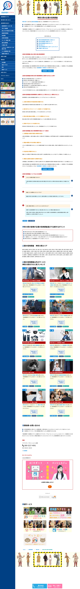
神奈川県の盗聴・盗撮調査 (28, 342)
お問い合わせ (3, 72)
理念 (3, 67)
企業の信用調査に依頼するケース (45, 41)
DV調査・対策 (34, 375)
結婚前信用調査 (62, 375)
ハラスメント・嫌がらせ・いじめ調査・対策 (57, 294)
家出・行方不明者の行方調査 (38, 283)
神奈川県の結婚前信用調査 (56, 372)
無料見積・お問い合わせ (6, 20)
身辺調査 (35, 315)
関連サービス (4, 69)
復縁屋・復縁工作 (62, 404)
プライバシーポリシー (5, 75)
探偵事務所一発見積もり (42, 67)
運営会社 (3, 59)
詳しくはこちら (31, 296)
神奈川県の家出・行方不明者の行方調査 (31, 280)
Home (24, 549)
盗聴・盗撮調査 (36, 345)
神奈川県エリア (41, 45)
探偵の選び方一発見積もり (34, 290)
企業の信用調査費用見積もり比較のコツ (46, 40)
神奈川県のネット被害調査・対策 (57, 342)
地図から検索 (3, 56)
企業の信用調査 (35, 21)
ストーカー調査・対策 (37, 404)
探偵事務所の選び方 (5, 23)
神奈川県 (24, 21)
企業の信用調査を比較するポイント (45, 43)
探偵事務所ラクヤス (5, 16)
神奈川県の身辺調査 (27, 313)
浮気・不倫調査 (64, 315)
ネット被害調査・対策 (64, 345)
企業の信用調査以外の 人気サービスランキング (48, 46)
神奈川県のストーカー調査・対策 (29, 402)
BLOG (2, 78)
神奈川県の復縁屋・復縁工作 (56, 402)
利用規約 (25, 450)
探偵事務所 (31, 549)
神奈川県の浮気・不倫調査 (55, 313)
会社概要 (4, 62)
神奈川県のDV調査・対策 (28, 372)
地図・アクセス (5, 64)
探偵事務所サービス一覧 (7, 26)
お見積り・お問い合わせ (43, 48)
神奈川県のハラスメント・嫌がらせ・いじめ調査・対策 (61, 280)
